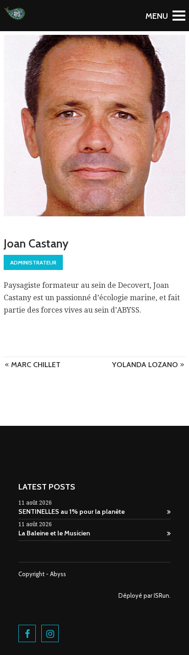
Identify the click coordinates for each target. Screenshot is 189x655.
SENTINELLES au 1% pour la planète (71, 511)
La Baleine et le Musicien (54, 533)
